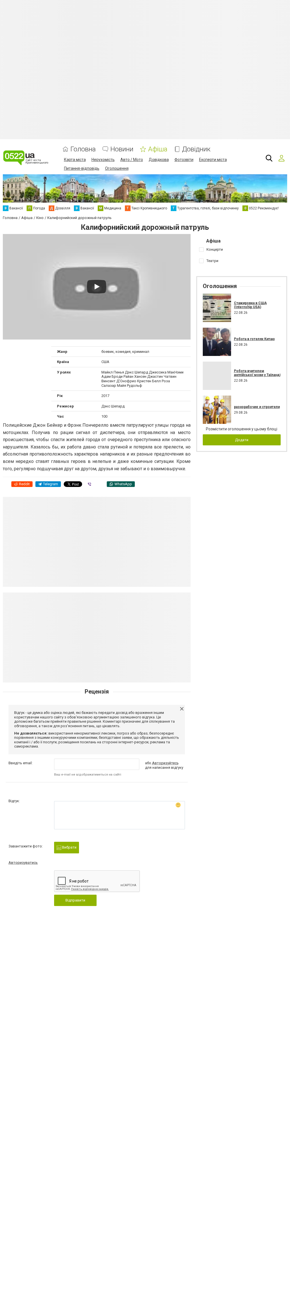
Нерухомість (103, 159)
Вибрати (68, 847)
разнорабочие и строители (257, 407)
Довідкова (159, 159)
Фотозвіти (183, 159)
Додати (241, 440)
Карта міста (75, 159)
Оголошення (117, 168)
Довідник (196, 149)
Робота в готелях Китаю (254, 339)
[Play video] (96, 286)
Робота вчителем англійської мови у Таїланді (257, 373)
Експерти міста (213, 159)
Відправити (75, 900)
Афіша (157, 149)
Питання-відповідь (81, 168)
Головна (83, 149)
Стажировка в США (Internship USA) (250, 305)
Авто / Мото (131, 159)
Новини (121, 149)
